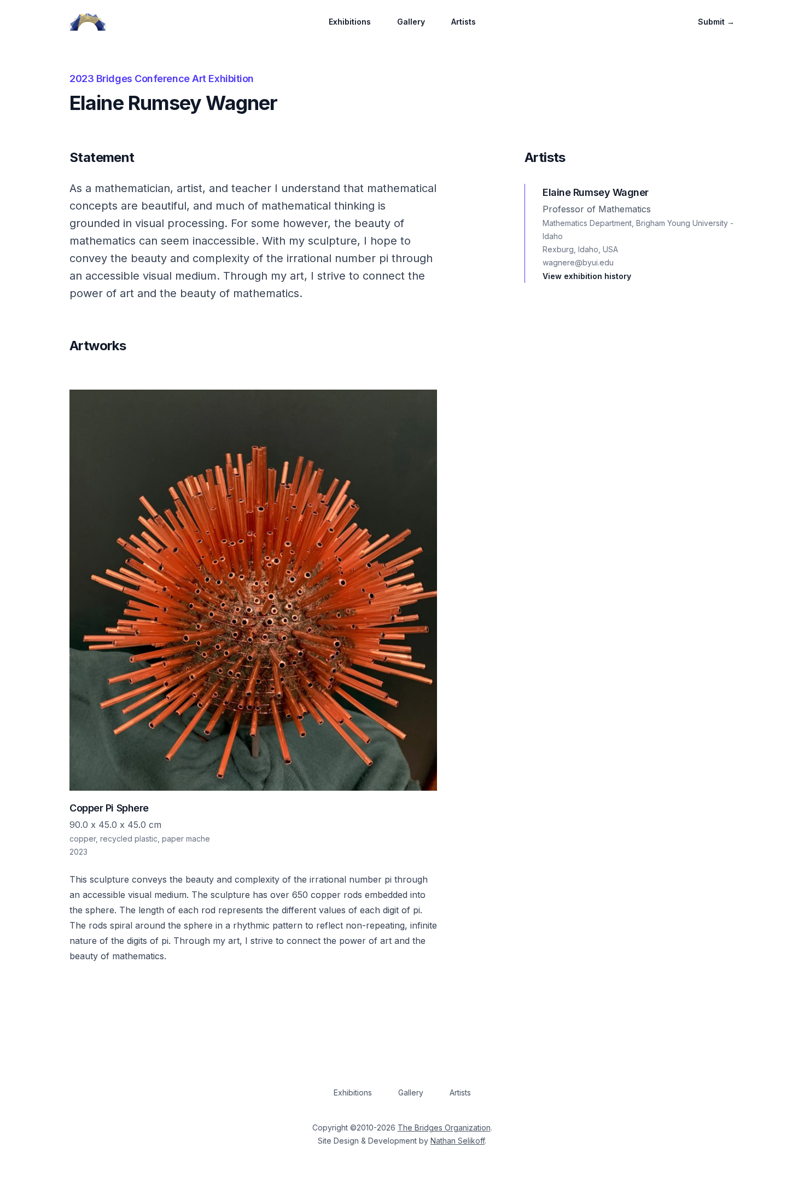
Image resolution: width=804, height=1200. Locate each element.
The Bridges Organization (444, 1127)
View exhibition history (587, 276)
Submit (716, 21)
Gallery (411, 21)
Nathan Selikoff (457, 1140)
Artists (463, 21)
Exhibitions (350, 21)
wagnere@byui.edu (578, 262)
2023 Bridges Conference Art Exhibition (161, 78)
